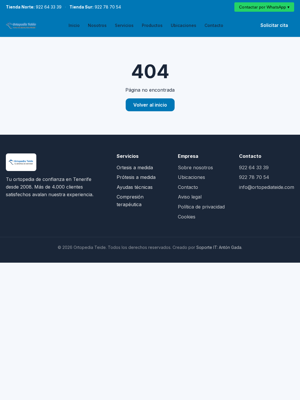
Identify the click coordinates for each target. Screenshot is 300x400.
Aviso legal (190, 197)
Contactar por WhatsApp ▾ (264, 7)
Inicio (74, 25)
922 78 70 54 (95, 6)
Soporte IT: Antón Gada (218, 247)
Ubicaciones (183, 25)
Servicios (124, 25)
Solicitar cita (274, 25)
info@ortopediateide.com (266, 187)
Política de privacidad (201, 207)
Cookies (186, 217)
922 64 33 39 (34, 6)
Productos (152, 25)
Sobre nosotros (195, 167)
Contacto (213, 25)
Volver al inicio (150, 105)
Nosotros (97, 25)
